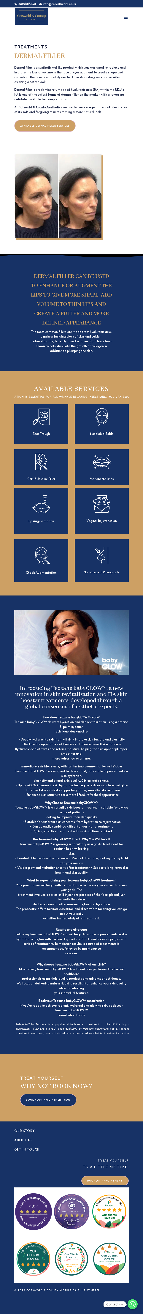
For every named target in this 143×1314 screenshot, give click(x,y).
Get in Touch (26, 1149)
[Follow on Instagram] (126, 1306)
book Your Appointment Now (48, 1100)
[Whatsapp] (133, 1304)
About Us (23, 1140)
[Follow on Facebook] (118, 1306)
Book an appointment (105, 1180)
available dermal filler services (45, 126)
